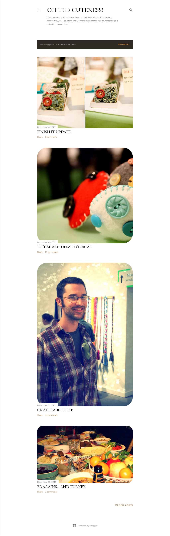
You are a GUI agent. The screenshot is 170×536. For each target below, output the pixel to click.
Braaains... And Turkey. (61, 486)
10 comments (51, 252)
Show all (124, 44)
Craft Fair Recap (55, 409)
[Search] (131, 9)
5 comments (51, 137)
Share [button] (40, 137)
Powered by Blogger (87, 525)
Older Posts (124, 505)
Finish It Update (54, 131)
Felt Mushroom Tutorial (64, 246)
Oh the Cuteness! (75, 10)
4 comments (51, 415)
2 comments (51, 492)
